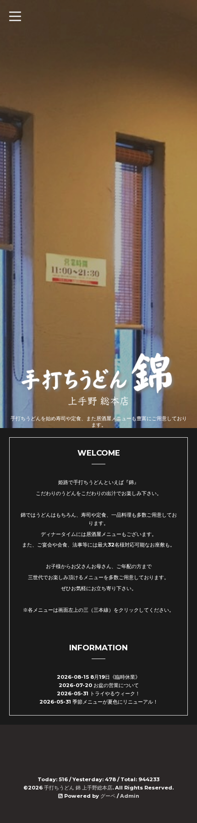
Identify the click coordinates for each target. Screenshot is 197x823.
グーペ (107, 796)
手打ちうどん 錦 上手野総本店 (78, 787)
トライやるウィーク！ (115, 693)
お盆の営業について (116, 685)
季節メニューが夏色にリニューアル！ (115, 702)
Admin (129, 796)
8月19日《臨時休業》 (115, 677)
